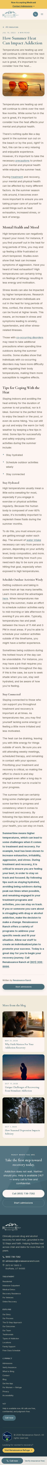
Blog (4, 1379)
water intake (33, 540)
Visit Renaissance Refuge (17, 1450)
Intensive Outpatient (11, 1285)
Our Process (8, 1318)
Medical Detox (9, 1289)
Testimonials (8, 1334)
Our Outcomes (9, 1326)
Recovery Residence (12, 1293)
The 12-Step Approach (12, 1322)
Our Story (7, 1314)
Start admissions (24, 987)
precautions (22, 160)
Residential (7, 1281)
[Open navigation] (41, 14)
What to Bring (8, 1371)
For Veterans (8, 1297)
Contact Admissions (22, 6)
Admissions (7, 1363)
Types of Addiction (11, 1338)
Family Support (9, 1346)
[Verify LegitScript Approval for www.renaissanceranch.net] (7, 1436)
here (5, 598)
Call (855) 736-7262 (23, 1193)
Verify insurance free (35, 1461)
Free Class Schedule (11, 1350)
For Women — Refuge (12, 1387)
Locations (7, 1342)
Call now (9, 1417)
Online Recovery (10, 1301)
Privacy (6, 1391)
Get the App (8, 1383)
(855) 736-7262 (13, 1257)
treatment (17, 176)
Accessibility (8, 1395)
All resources (12, 27)
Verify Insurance (9, 1367)
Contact (6, 1375)
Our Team (7, 1330)
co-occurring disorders (29, 337)
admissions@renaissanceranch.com (22, 1261)
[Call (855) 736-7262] (35, 14)
